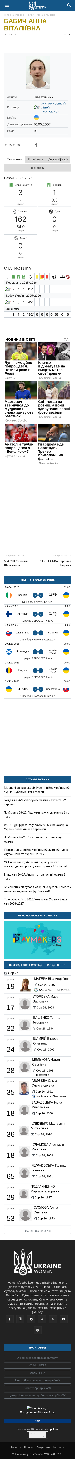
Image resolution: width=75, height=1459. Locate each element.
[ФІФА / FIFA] (37, 1373)
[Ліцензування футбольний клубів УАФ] (37, 1395)
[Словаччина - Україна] (37, 632)
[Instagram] (20, 1319)
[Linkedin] (54, 43)
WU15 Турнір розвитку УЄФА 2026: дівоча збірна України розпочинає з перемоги (36, 827)
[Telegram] (17, 43)
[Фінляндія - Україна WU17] (37, 614)
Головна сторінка (14, 14)
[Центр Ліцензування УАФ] (37, 1380)
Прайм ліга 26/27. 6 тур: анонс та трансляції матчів (33, 839)
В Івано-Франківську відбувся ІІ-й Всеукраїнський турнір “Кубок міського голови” (37, 790)
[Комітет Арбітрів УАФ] (37, 1388)
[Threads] (38, 1330)
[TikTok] (42, 1319)
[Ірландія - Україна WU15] (37, 595)
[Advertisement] (37, 507)
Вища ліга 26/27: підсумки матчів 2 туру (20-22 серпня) (35, 802)
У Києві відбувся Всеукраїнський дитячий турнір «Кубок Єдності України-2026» (36, 852)
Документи (43, 1447)
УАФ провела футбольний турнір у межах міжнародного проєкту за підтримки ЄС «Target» (36, 864)
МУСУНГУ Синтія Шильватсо (16, 563)
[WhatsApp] (45, 43)
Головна (16, 1447)
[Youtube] (64, 1319)
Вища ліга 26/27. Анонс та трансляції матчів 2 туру (34, 876)
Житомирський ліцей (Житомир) (53, 107)
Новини (29, 1447)
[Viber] (36, 43)
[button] (6, 5)
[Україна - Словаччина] (37, 689)
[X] (26, 43)
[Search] (69, 5)
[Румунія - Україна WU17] (37, 670)
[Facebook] (8, 43)
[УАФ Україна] (37, 1358)
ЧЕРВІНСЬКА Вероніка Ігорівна (55, 563)
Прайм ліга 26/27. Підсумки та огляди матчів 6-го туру (36, 814)
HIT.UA (32, 1434)
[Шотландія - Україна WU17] (37, 651)
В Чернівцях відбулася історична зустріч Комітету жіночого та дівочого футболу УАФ (37, 889)
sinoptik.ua (52, 1429)
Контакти (58, 1447)
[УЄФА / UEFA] (37, 1365)
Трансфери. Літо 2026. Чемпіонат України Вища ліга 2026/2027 (35, 901)
